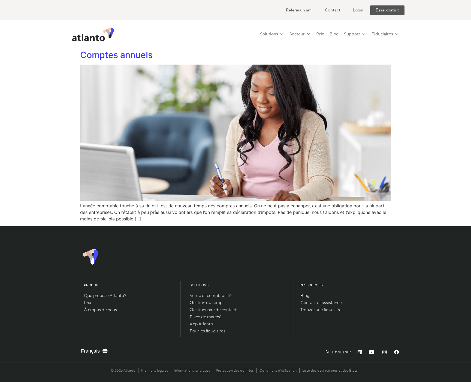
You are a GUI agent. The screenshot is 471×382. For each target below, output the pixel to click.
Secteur (297, 34)
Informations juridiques (192, 370)
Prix (320, 34)
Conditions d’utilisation (278, 370)
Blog (334, 34)
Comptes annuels (116, 55)
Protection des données (235, 370)
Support (352, 34)
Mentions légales (154, 370)
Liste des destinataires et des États (330, 370)
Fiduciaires (382, 34)
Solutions (269, 34)
